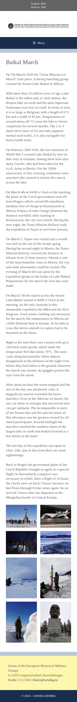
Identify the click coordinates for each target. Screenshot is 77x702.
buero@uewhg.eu (45, 680)
